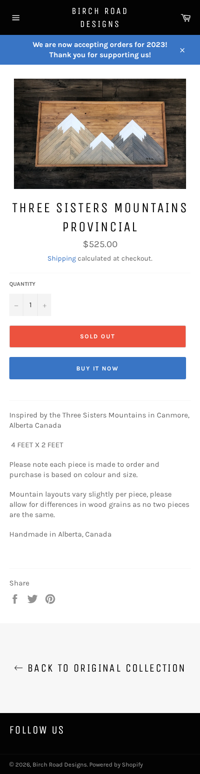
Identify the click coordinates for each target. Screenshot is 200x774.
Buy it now (98, 368)
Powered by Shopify (116, 764)
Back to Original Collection (104, 667)
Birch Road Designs (100, 17)
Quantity (22, 284)
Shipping (61, 258)
